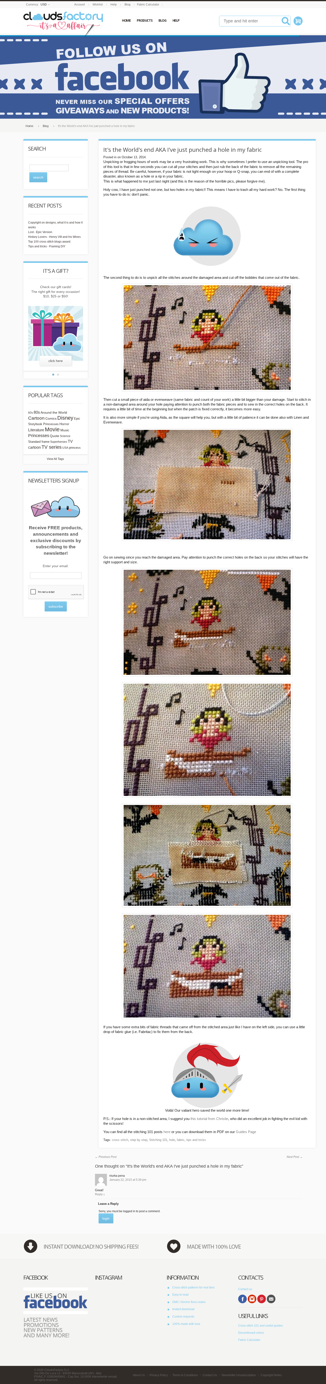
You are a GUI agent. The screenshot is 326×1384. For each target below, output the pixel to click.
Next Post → (295, 1157)
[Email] (271, 1299)
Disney (65, 418)
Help (113, 4)
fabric (180, 1140)
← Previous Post (105, 1157)
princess (75, 447)
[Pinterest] (261, 1299)
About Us (139, 1375)
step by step (138, 1140)
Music (64, 430)
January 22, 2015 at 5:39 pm (127, 1179)
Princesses (38, 435)
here (166, 1132)
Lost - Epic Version (40, 232)
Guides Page (246, 1132)
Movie (52, 429)
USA (65, 447)
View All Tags (55, 459)
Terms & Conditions (185, 1375)
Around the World (54, 412)
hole (172, 1140)
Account (79, 4)
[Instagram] (252, 1299)
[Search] (286, 23)
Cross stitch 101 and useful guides (260, 1325)
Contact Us (210, 1375)
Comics (51, 418)
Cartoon (36, 418)
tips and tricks (196, 1140)
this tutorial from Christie (209, 1119)
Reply (99, 1194)
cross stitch (120, 1140)
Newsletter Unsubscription (239, 1375)
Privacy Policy (159, 1375)
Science (65, 436)
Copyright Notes (271, 1375)
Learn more (55, 361)
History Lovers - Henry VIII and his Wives (54, 237)
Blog (128, 4)
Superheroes (58, 441)
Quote (54, 436)
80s (37, 412)
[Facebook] (242, 1299)
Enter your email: (55, 566)
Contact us (245, 1289)
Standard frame (38, 441)
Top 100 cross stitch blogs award (49, 241)
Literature (36, 430)
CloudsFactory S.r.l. (56, 1370)
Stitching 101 (158, 1140)
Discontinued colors (251, 1332)
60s (30, 412)
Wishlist (98, 4)
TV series (52, 447)
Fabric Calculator (148, 4)
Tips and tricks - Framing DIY (46, 246)
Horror (64, 424)
